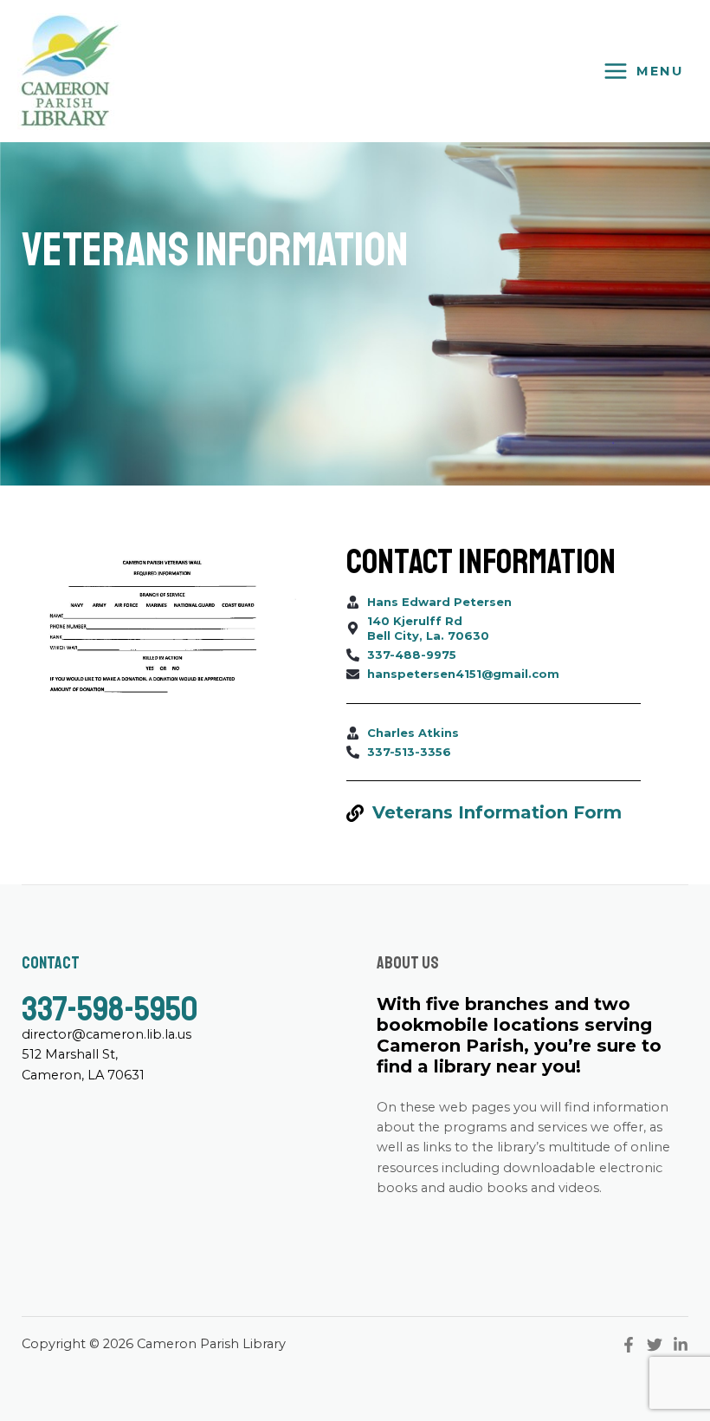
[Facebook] (628, 1345)
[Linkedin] (680, 1345)
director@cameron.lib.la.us (106, 1034)
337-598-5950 (109, 1009)
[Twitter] (654, 1345)
